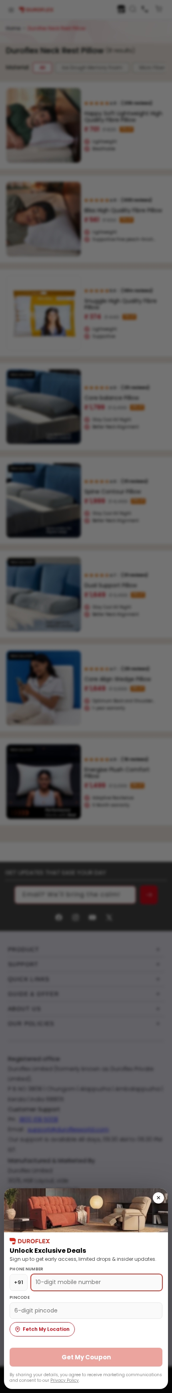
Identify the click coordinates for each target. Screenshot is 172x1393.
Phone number (27, 1269)
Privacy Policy (64, 1380)
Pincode (20, 1297)
